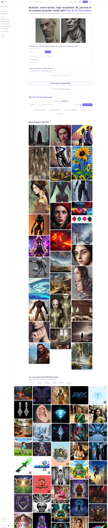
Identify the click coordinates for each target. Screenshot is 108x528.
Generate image (56, 101)
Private (83, 109)
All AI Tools (4, 6)
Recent (40, 382)
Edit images (4, 13)
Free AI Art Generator (78, 10)
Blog (2, 525)
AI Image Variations (6, 21)
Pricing (71, 1)
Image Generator (5, 19)
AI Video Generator (6, 23)
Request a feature (4, 527)
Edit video (4, 11)
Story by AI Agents (54, 109)
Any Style (31, 48)
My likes (32, 382)
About (4, 525)
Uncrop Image (5, 28)
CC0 (37, 62)
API (3, 37)
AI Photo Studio (5, 31)
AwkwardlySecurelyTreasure (46, 44)
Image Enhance (37, 70)
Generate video (65, 101)
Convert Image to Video (7, 26)
